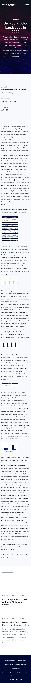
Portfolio (19, 660)
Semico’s (26, 196)
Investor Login (15, 668)
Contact (23, 664)
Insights (17, 664)
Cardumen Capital (10, 660)
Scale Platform (9, 664)
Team (24, 660)
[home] (13, 4)
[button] (27, 4)
